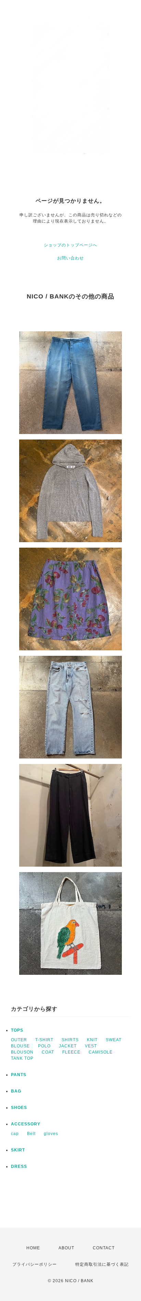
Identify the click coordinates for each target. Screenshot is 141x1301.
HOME (33, 1248)
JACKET (68, 1046)
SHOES (19, 1107)
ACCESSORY (25, 1124)
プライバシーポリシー (34, 1264)
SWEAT (113, 1039)
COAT (48, 1052)
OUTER (19, 1039)
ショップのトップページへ (70, 245)
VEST (91, 1046)
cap (15, 1133)
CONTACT (104, 1248)
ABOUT (66, 1248)
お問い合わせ (70, 258)
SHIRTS (70, 1039)
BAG (16, 1091)
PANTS (18, 1074)
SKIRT (18, 1150)
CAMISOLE (101, 1052)
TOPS (17, 1030)
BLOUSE (20, 1046)
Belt (31, 1133)
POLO (44, 1046)
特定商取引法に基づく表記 (102, 1264)
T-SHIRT (44, 1039)
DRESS (19, 1166)
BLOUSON (22, 1052)
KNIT (92, 1039)
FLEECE (71, 1052)
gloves (51, 1133)
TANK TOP (22, 1058)
